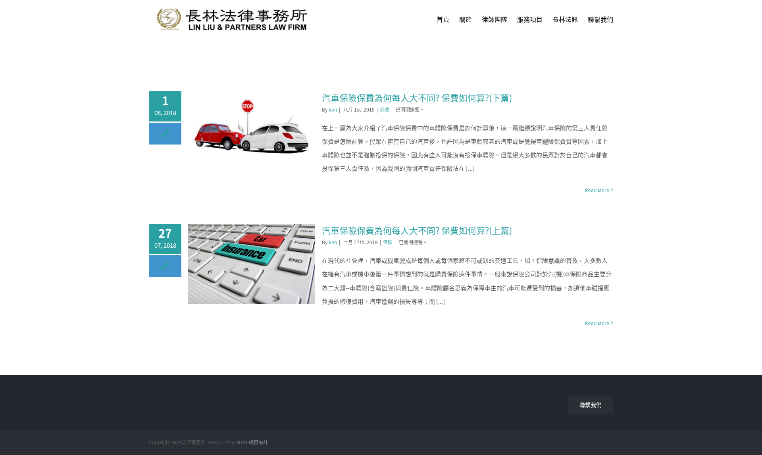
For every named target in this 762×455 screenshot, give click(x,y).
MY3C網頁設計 (252, 442)
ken (333, 109)
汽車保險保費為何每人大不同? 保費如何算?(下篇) (417, 97)
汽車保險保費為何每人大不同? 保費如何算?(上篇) (417, 230)
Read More (597, 190)
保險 (384, 109)
